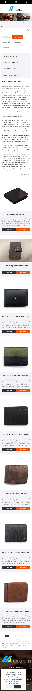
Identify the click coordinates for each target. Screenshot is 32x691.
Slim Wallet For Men (10, 69)
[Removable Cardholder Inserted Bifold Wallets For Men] (16, 297)
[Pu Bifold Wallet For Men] (16, 195)
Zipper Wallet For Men (11, 62)
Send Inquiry (23, 230)
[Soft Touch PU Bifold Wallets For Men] (16, 415)
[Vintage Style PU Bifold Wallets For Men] (16, 474)
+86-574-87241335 (16, 667)
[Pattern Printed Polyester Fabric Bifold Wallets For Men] (16, 533)
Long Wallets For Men (11, 75)
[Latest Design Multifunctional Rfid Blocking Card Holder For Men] (16, 250)
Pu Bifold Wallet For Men (16, 214)
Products (8, 23)
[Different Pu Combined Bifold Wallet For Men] (16, 592)
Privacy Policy (13, 683)
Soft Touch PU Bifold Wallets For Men (16, 434)
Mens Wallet (15, 23)
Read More (9, 230)
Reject (9, 687)
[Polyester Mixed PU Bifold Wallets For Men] (16, 356)
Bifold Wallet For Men (11, 56)
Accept (18, 687)
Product (28, 684)
